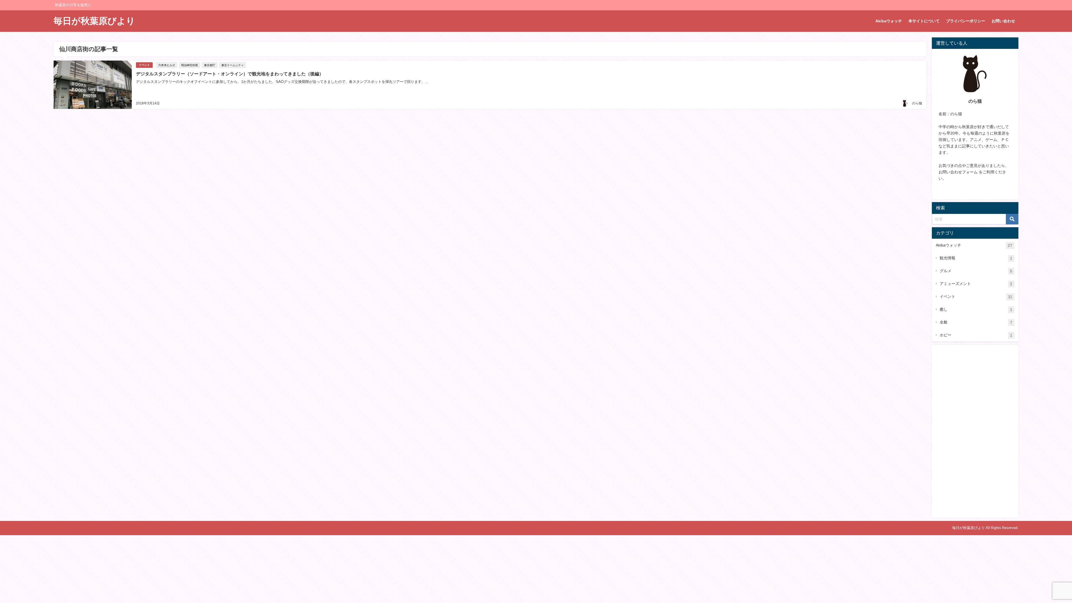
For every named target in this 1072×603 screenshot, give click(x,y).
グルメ (976, 271)
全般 (976, 322)
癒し (976, 309)
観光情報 (976, 258)
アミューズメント (976, 284)
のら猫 (917, 103)
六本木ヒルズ (166, 65)
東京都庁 (209, 65)
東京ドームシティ (232, 65)
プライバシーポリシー (965, 21)
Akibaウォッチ (888, 21)
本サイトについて (924, 21)
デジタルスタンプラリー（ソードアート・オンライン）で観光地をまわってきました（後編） (230, 73)
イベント (144, 65)
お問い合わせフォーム (958, 172)
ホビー (976, 335)
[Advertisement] (975, 431)
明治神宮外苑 (189, 65)
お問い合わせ (1003, 21)
